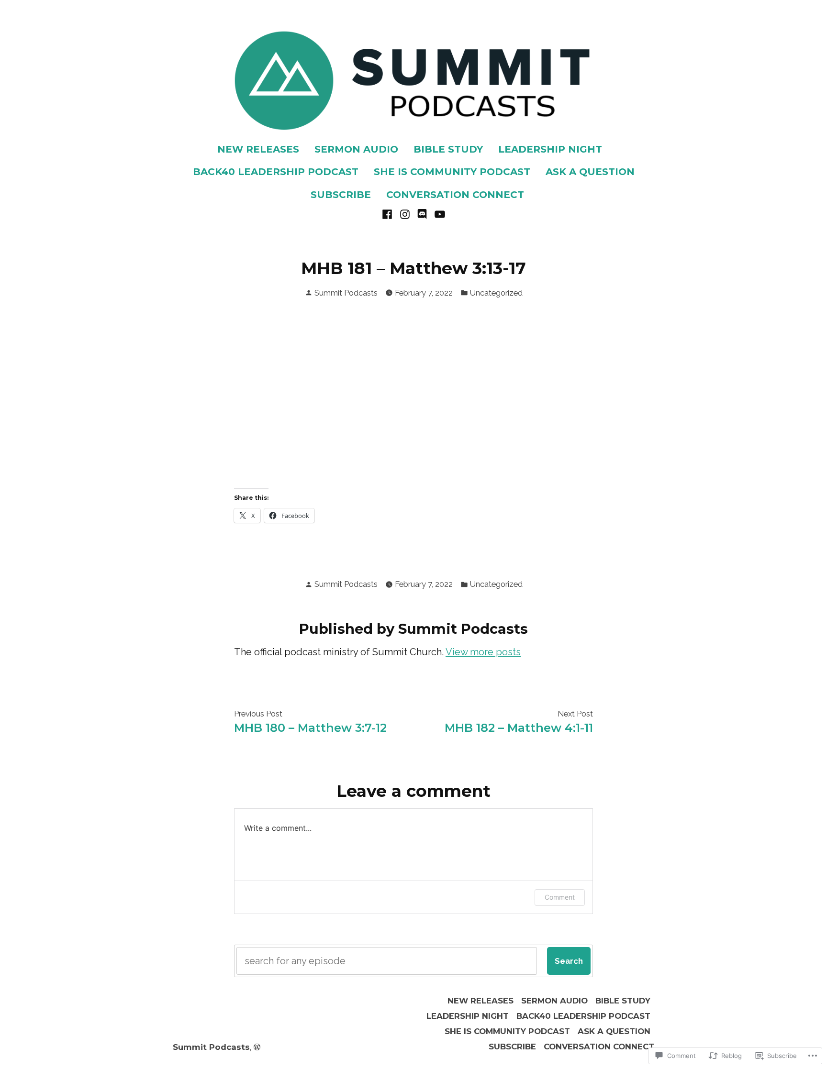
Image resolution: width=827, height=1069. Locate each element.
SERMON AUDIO (356, 149)
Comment (560, 897)
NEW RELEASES (258, 149)
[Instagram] (405, 213)
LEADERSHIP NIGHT (550, 149)
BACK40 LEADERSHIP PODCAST (275, 171)
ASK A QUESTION (590, 171)
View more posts (483, 652)
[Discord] (422, 213)
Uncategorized (496, 293)
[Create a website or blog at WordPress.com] (257, 1047)
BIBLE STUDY (448, 149)
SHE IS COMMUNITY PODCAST (452, 171)
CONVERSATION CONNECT (455, 194)
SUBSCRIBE (341, 194)
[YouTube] (438, 213)
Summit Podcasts (346, 293)
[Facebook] (388, 213)
